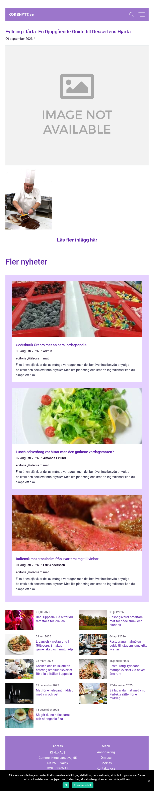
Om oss (106, 758)
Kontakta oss (106, 768)
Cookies (106, 763)
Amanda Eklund (54, 458)
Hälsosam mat (38, 358)
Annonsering (106, 752)
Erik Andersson (54, 565)
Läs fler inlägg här (77, 240)
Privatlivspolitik (82, 785)
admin (47, 351)
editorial (21, 358)
